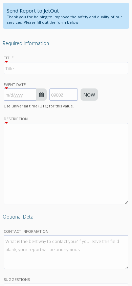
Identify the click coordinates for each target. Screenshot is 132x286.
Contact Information (26, 231)
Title (9, 57)
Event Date (15, 84)
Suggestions (17, 279)
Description (16, 118)
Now (89, 94)
